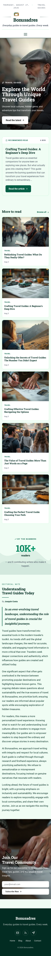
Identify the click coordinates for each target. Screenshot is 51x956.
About (28, 941)
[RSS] (25, 933)
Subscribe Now (12, 891)
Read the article (17, 188)
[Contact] (33, 933)
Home (12, 941)
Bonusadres (26, 918)
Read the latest (13, 120)
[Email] (17, 933)
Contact (37, 941)
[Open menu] (25, 34)
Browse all (41, 212)
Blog (20, 941)
